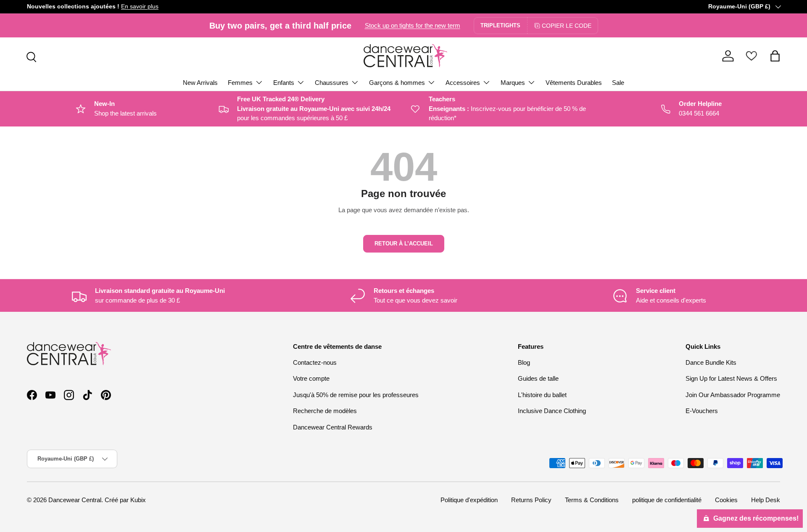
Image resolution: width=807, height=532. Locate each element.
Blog (524, 362)
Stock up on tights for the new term (412, 25)
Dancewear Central (74, 499)
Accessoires (463, 82)
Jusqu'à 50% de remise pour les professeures (356, 394)
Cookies (726, 499)
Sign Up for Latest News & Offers (731, 378)
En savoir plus (139, 6)
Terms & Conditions (592, 499)
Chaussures (331, 82)
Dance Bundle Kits (711, 362)
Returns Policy (531, 499)
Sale (618, 82)
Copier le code (566, 25)
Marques (513, 82)
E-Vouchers (702, 410)
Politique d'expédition (469, 499)
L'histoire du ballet (542, 394)
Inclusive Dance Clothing (552, 410)
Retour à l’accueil (403, 243)
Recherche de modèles (325, 410)
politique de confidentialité (667, 499)
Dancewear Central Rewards (332, 427)
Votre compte (311, 378)
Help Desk (765, 499)
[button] (775, 56)
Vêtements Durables (574, 82)
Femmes (240, 82)
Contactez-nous (315, 362)
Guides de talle (538, 378)
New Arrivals (200, 82)
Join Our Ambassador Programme (733, 394)
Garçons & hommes (397, 82)
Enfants (283, 82)
